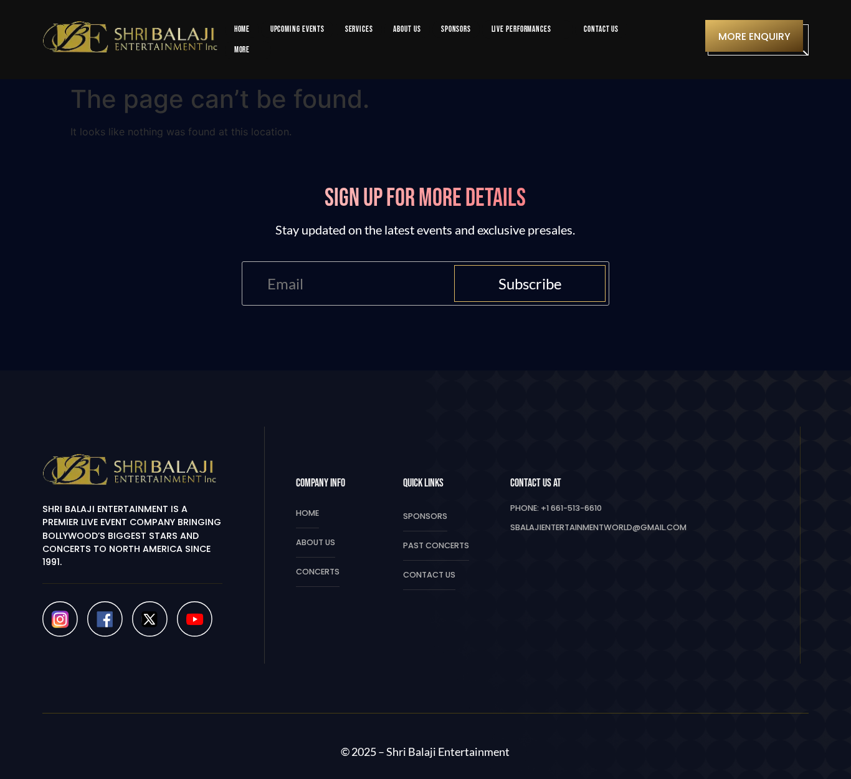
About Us (315, 542)
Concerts (318, 571)
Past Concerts (436, 545)
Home (307, 513)
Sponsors (425, 516)
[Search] (684, 40)
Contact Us (429, 574)
